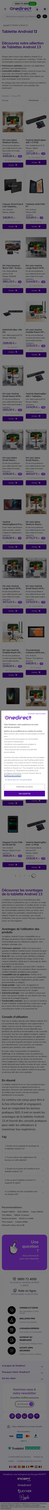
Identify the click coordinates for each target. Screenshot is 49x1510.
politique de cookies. (13, 776)
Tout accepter (24, 793)
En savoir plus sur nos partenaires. (18, 780)
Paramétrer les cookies (24, 787)
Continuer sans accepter (37, 714)
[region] (24, 755)
